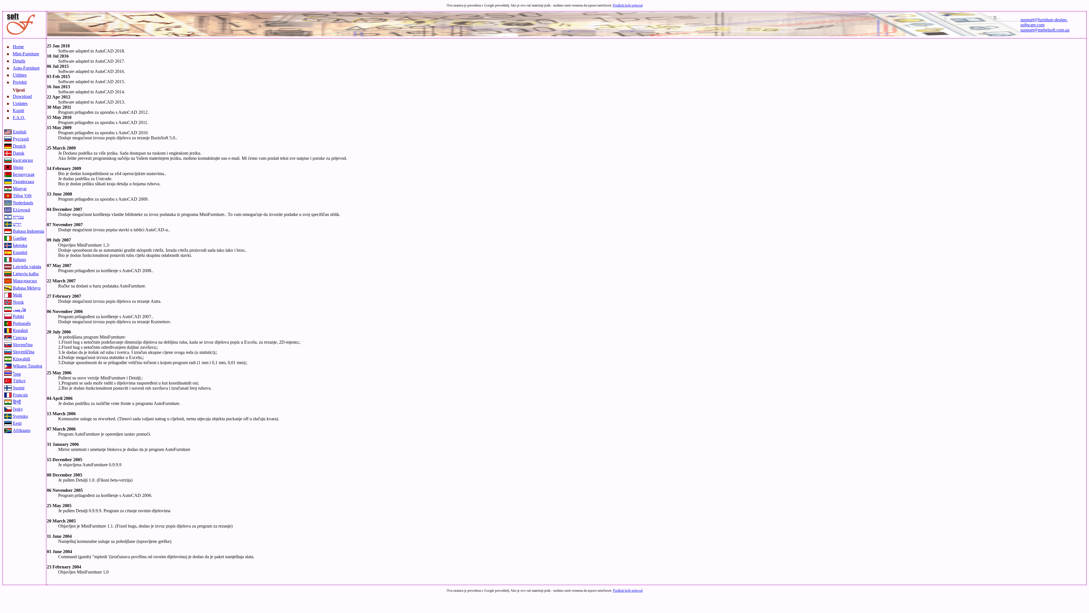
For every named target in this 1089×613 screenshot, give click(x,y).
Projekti (20, 82)
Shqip (18, 167)
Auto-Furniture (26, 68)
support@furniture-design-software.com (1044, 22)
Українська (23, 181)
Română (20, 330)
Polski (18, 316)
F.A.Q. (19, 117)
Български (23, 160)
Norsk (18, 302)
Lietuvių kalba (26, 273)
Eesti (17, 423)
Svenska (20, 416)
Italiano (19, 259)
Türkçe (19, 380)
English (19, 131)
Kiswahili (21, 358)
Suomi (18, 387)
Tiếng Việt (22, 195)
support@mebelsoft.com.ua (1044, 30)
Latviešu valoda (27, 266)
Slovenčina (23, 344)
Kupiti (18, 110)
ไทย (17, 374)
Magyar (20, 188)
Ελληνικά (21, 209)
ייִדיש (17, 224)
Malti (17, 295)
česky (18, 409)
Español (20, 252)
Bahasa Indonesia (28, 231)
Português (22, 323)
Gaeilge (20, 238)
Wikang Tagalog (27, 366)
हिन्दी (17, 402)
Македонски (25, 280)
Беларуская (23, 174)
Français (20, 394)
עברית (18, 217)
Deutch (19, 146)
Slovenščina (23, 351)
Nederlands (23, 202)
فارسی (19, 309)
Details (19, 60)
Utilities (20, 75)
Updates (20, 103)
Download (22, 96)
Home (18, 46)
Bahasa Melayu (27, 287)
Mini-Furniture (26, 53)
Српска (20, 337)
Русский (21, 139)
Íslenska (20, 245)
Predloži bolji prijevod (628, 5)
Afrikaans (21, 430)
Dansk (18, 153)
